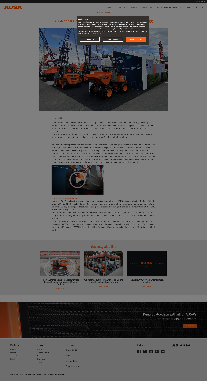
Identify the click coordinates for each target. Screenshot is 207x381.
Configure (90, 39)
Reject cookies (112, 39)
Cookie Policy (96, 33)
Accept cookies (136, 39)
